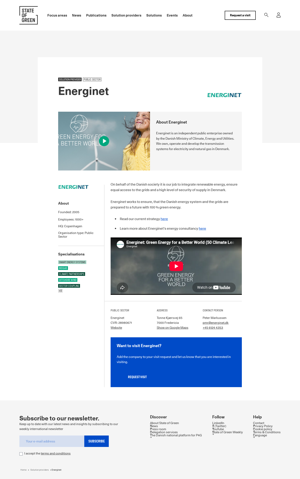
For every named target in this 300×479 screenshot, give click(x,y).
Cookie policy (262, 429)
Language (260, 435)
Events (172, 15)
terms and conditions (56, 453)
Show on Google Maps (172, 327)
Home (23, 469)
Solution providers (126, 15)
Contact (258, 422)
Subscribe (96, 441)
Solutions (154, 15)
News (76, 15)
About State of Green (164, 422)
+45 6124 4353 (213, 327)
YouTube (218, 429)
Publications (96, 15)
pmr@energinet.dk (216, 323)
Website (116, 327)
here (164, 218)
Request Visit (137, 377)
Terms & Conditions (267, 432)
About (187, 15)
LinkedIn (218, 422)
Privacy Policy (263, 426)
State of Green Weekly (227, 432)
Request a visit (240, 15)
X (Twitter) (219, 426)
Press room (158, 429)
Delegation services (164, 432)
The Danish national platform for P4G (176, 435)
